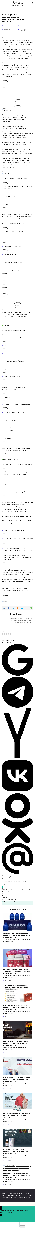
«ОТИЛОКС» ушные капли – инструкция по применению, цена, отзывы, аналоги (16, 1151)
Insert (22, 1226)
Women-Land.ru (17, 3)
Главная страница (7, 10)
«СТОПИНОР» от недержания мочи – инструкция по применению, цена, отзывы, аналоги (17, 1175)
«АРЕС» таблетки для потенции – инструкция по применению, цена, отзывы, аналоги (16, 1043)
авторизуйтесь (8, 877)
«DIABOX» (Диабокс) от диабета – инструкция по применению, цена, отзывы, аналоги (16, 935)
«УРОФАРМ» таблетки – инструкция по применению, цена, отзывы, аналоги (17, 1115)
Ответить (4, 1221)
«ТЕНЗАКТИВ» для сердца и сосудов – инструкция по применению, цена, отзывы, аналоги (17, 971)
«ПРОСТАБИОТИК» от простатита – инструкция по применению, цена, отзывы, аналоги (16, 1079)
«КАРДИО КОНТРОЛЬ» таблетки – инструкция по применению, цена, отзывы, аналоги (16, 1007)
